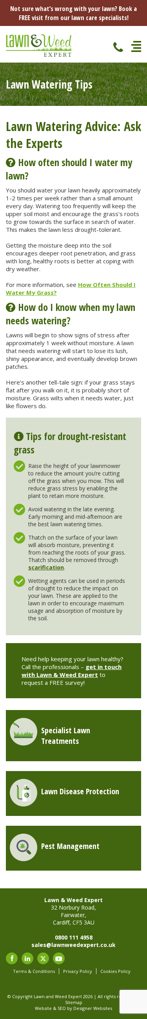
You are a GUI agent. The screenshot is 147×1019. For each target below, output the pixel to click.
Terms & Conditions (34, 971)
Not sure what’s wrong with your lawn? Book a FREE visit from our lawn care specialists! (73, 13)
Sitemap (73, 1002)
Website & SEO (50, 1008)
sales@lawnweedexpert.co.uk (73, 945)
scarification (46, 567)
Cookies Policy (115, 971)
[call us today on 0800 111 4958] (117, 46)
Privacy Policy (77, 971)
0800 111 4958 (74, 937)
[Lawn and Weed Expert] (39, 55)
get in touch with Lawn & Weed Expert (72, 671)
